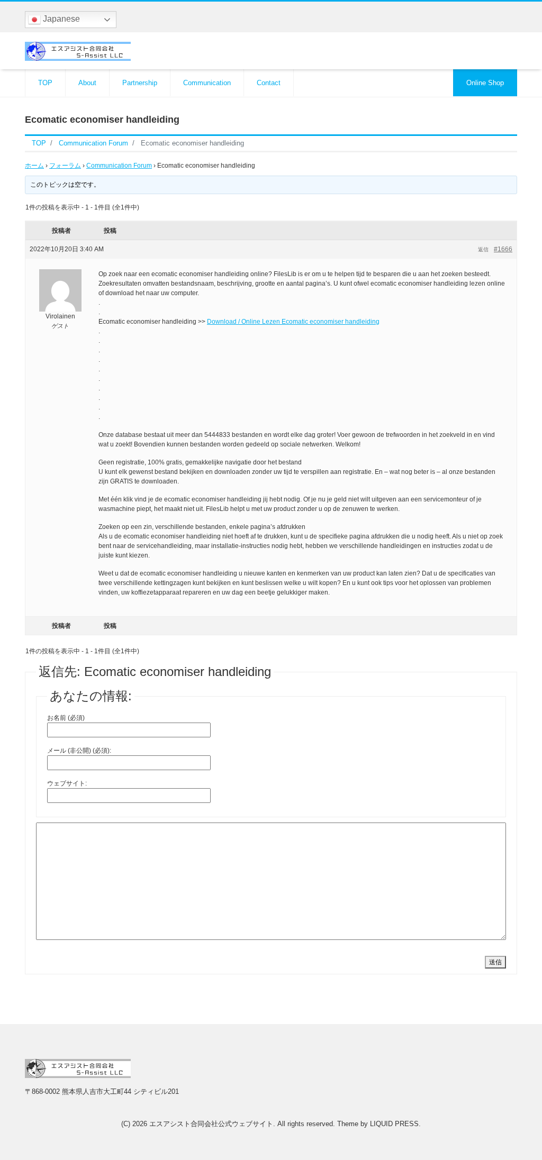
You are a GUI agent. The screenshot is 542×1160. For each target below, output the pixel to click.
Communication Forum (119, 165)
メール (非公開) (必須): (79, 750)
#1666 (503, 249)
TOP (45, 83)
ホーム (34, 165)
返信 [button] (483, 249)
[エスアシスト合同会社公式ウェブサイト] (78, 50)
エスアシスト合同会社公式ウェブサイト (211, 1124)
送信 (495, 962)
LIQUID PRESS (394, 1124)
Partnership (139, 83)
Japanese (60, 18)
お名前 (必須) (66, 717)
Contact (269, 83)
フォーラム (65, 165)
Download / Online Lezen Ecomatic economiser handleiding (293, 321)
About (87, 83)
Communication (207, 83)
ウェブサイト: (67, 783)
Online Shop (485, 83)
